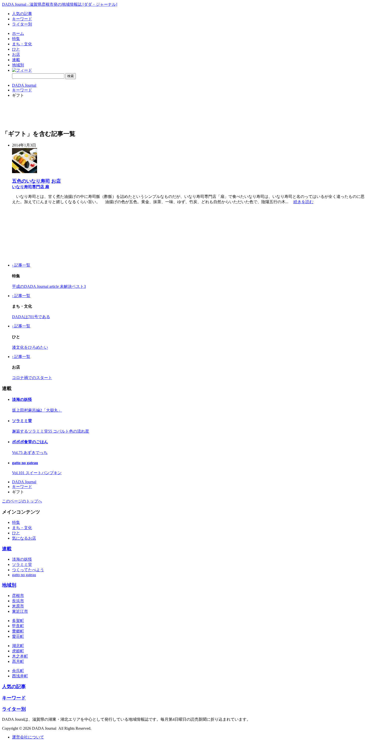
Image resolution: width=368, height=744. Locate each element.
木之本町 (20, 656)
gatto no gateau (25, 463)
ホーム (18, 33)
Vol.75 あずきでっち (30, 452)
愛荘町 (18, 636)
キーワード (22, 19)
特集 (16, 39)
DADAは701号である (31, 317)
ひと (16, 49)
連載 (16, 60)
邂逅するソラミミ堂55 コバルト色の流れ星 (50, 431)
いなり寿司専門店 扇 (30, 187)
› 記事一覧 (21, 265)
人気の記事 (22, 14)
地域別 (18, 65)
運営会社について (28, 737)
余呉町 (18, 671)
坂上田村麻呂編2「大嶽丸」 (37, 410)
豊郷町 (18, 631)
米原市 (18, 606)
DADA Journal (24, 85)
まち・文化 (22, 44)
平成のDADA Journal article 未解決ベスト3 (49, 286)
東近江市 (20, 611)
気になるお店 (24, 538)
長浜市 (18, 601)
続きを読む (303, 202)
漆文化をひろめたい (30, 347)
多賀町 (18, 620)
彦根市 (18, 595)
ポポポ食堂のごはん (30, 442)
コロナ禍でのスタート (32, 378)
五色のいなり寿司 (31, 181)
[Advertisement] (27, 234)
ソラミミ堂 (22, 421)
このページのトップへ (22, 501)
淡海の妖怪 (22, 399)
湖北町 (18, 646)
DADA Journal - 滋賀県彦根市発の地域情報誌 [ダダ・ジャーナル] (59, 4)
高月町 (18, 661)
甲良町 (18, 626)
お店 (16, 54)
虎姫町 (18, 651)
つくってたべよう (28, 570)
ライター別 (22, 24)
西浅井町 (20, 676)
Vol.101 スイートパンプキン (37, 473)
